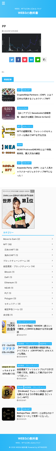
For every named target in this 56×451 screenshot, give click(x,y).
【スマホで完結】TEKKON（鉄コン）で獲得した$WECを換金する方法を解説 (35, 328)
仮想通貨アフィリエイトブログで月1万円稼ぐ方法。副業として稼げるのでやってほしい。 (35, 372)
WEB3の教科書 (28, 12)
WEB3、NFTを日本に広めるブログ (28, 443)
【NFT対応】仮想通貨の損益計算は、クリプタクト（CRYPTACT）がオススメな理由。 (35, 350)
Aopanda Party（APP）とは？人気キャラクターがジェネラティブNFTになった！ (35, 171)
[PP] (31, 59)
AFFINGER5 (42, 447)
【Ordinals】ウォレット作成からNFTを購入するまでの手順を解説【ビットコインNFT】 (35, 394)
